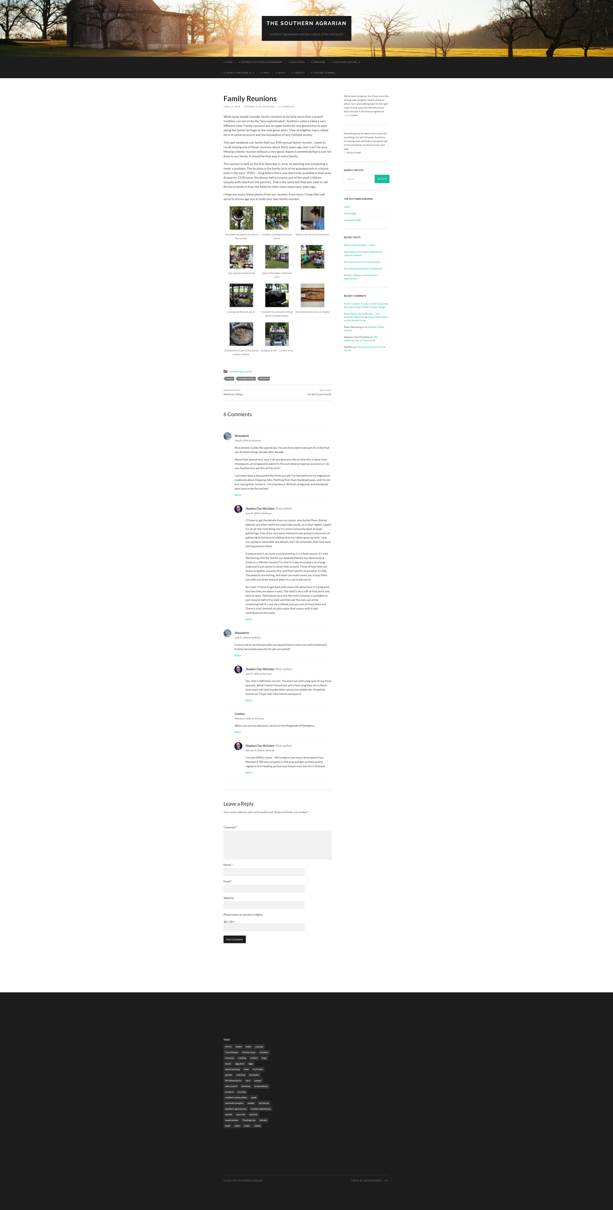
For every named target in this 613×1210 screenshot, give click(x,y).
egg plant (239, 1063)
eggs (251, 1063)
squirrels (240, 1114)
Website (228, 898)
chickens (264, 1052)
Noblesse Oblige (233, 392)
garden (228, 1074)
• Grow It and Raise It (237, 72)
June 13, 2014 (231, 106)
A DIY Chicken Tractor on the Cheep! (364, 303)
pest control (231, 1086)
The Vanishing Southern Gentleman (363, 268)
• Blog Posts (297, 62)
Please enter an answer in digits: (243, 914)
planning (246, 1086)
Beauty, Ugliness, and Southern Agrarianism (361, 276)
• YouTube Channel (323, 72)
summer (254, 1114)
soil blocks (264, 1103)
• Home (228, 62)
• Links (264, 72)
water (247, 1125)
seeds (254, 1097)
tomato (263, 1120)
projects (229, 1091)
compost (229, 1057)
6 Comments (286, 106)
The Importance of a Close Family (362, 261)
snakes (251, 1103)
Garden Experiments (319, 392)
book (248, 1046)
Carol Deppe (231, 1052)
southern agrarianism (235, 1108)
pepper (257, 1080)
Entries (350, 213)
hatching (240, 1074)
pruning (242, 1091)
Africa (228, 1046)
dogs (264, 1057)
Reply (238, 495)
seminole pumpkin (234, 1103)
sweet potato (231, 1120)
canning (259, 1046)
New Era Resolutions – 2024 (359, 245)
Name (228, 864)
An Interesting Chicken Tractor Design (365, 306)
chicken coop (248, 1052)
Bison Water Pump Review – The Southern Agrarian (361, 315)
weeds (257, 1125)
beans (239, 1046)
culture (253, 1057)
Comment (230, 827)
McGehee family (246, 378)
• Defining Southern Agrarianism (260, 62)
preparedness (261, 1086)
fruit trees (258, 1069)
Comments (352, 219)
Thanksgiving (248, 1120)
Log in (347, 206)
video (237, 1125)
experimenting (232, 1069)
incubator (254, 1074)
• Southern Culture (344, 62)
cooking (242, 1057)
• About (280, 72)
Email (227, 881)
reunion (264, 378)
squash (228, 1114)
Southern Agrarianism (240, 371)
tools (227, 1125)
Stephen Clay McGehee (259, 106)
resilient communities (236, 1097)
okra (248, 1080)
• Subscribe (318, 62)
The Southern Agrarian (307, 23)
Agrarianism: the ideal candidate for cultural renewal (363, 253)
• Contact (298, 72)
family (229, 378)
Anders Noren (372, 1180)
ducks (228, 1063)
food (246, 1069)
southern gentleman (261, 1108)
